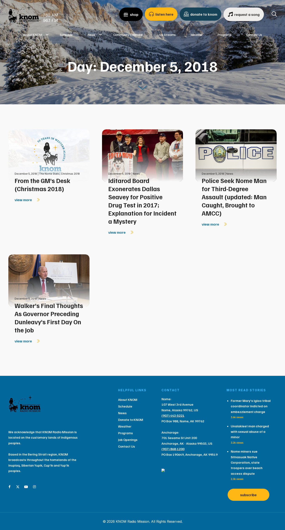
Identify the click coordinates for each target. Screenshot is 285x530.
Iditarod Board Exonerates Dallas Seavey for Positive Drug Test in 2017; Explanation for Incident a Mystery (142, 201)
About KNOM (32, 35)
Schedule (66, 35)
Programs (224, 35)
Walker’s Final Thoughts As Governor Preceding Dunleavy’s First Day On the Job (49, 318)
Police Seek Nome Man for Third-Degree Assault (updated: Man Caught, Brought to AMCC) (234, 197)
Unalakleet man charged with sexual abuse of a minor (250, 431)
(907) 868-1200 (172, 449)
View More (24, 199)
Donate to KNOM (130, 420)
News (91, 35)
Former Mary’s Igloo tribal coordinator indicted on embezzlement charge (251, 406)
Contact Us (254, 35)
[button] (47, 34)
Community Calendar (128, 35)
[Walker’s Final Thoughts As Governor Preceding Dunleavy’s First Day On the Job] (49, 280)
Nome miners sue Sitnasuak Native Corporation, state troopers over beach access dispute (246, 462)
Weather (196, 35)
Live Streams (167, 35)
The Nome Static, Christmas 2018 (59, 173)
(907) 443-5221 (172, 415)
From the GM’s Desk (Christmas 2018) (42, 185)
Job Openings (127, 440)
